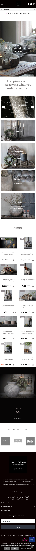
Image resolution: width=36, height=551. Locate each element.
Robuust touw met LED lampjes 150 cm (8, 253)
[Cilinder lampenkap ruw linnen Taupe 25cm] (8, 321)
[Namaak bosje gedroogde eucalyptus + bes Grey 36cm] (27, 243)
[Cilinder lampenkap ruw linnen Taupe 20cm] (27, 321)
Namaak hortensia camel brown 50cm (28, 279)
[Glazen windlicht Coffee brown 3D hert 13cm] (27, 348)
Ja (7, 548)
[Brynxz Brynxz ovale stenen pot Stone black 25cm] (8, 348)
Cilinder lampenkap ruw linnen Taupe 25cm (8, 332)
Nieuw (17, 228)
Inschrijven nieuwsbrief (17, 516)
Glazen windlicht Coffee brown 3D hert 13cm (27, 358)
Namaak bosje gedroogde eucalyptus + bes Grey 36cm (27, 253)
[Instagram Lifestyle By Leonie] (13, 498)
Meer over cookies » (26, 548)
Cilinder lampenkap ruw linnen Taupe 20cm (27, 332)
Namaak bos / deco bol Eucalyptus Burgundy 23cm (8, 280)
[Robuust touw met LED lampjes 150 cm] (8, 243)
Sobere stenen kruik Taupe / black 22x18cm (8, 306)
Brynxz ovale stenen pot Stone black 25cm (8, 358)
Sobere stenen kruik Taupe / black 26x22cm (27, 306)
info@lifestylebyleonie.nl (19, 492)
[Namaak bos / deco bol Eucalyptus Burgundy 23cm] (8, 269)
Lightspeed (21, 535)
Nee (15, 548)
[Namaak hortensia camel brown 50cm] (27, 269)
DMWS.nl (32, 535)
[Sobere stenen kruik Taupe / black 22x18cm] (8, 295)
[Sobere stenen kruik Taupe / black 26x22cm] (27, 295)
